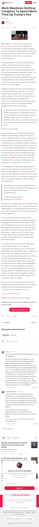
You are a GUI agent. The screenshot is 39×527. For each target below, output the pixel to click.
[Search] (36, 438)
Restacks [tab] (13, 335)
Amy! (7, 352)
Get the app (28, 519)
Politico (8, 101)
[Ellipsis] (36, 351)
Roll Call (20, 246)
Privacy (28, 512)
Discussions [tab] (15, 438)
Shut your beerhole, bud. (9, 449)
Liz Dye (8, 21)
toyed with (15, 133)
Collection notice (20, 514)
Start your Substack (15, 519)
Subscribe (28, 2)
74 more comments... (7, 429)
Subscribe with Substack (20, 495)
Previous (7, 322)
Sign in (35, 2)
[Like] (3, 27)
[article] (19, 448)
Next (32, 322)
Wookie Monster (10, 391)
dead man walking (16, 155)
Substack (10, 523)
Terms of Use (28, 499)
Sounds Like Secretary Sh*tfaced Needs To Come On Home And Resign (14, 445)
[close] (33, 463)
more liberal (21, 171)
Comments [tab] (6, 335)
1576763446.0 (17, 199)
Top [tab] (4, 438)
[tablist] (9, 335)
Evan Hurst (12, 451)
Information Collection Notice (23, 501)
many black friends (10, 46)
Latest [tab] (8, 438)
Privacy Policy (19, 502)
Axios (7, 70)
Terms (33, 512)
